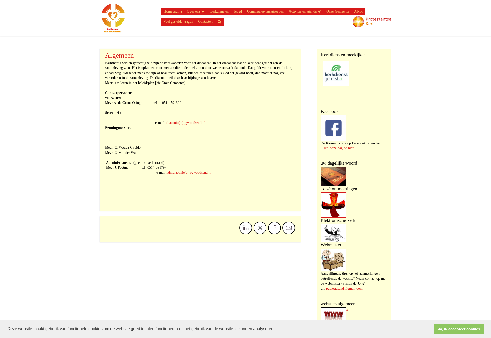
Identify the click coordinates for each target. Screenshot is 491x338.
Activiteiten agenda (303, 11)
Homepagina (173, 11)
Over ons (194, 11)
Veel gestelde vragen (178, 22)
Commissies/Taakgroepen (265, 11)
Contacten (205, 22)
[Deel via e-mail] (288, 228)
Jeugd (238, 11)
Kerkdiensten (219, 11)
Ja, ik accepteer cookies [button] (459, 329)
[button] (276, 329)
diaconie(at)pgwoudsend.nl (185, 123)
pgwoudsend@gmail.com (344, 288)
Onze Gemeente (337, 11)
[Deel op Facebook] (274, 228)
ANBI (358, 11)
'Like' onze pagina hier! (338, 148)
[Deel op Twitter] (260, 228)
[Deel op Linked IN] (245, 228)
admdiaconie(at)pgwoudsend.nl (188, 172)
